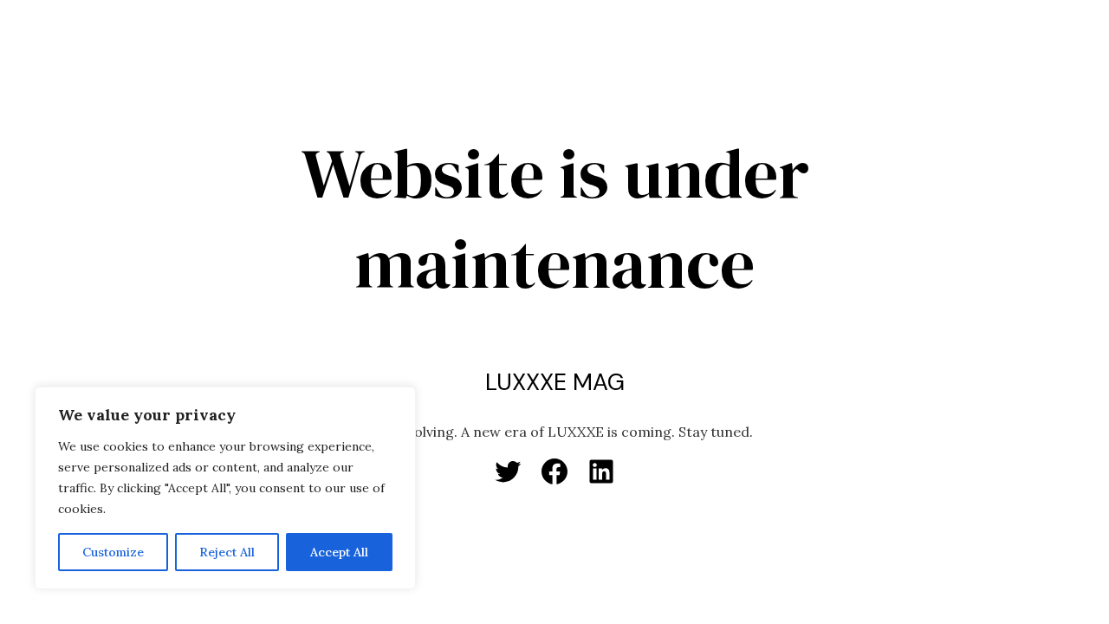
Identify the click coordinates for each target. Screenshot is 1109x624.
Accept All (339, 552)
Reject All (227, 552)
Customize (113, 552)
